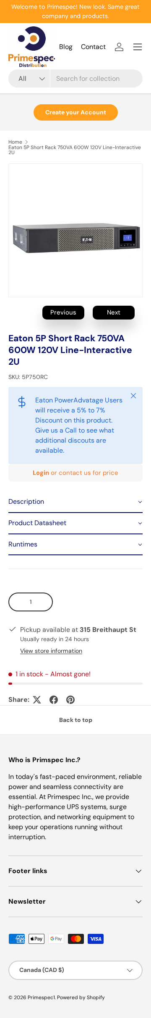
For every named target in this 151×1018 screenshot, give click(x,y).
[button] (75, 502)
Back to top (75, 720)
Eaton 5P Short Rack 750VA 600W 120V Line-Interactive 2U (74, 150)
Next (113, 312)
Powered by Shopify (81, 997)
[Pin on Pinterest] (70, 699)
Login (41, 473)
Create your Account (75, 112)
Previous (63, 312)
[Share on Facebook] (53, 699)
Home (15, 141)
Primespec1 (41, 997)
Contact (93, 46)
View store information (51, 651)
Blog (66, 46)
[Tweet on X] (37, 699)
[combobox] (75, 79)
